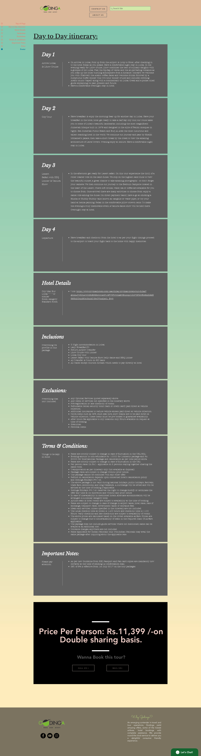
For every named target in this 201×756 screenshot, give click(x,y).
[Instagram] (56, 735)
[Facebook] (43, 735)
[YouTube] (50, 735)
